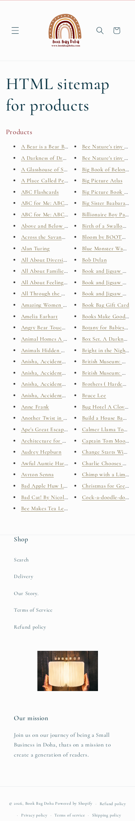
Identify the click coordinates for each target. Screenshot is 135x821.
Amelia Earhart (39, 316)
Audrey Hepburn (41, 451)
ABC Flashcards (40, 192)
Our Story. (26, 593)
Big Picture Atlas (102, 180)
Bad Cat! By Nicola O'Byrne (54, 497)
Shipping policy (106, 815)
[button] (15, 30)
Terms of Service (33, 610)
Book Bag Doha (40, 803)
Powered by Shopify (73, 803)
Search (21, 560)
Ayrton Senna (37, 474)
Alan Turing (35, 248)
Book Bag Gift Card (105, 305)
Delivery (23, 576)
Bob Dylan (94, 259)
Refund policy (30, 627)
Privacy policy (34, 815)
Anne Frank (35, 406)
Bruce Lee (94, 395)
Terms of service (69, 815)
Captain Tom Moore (106, 440)
